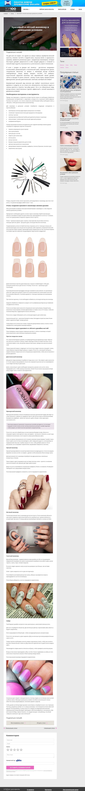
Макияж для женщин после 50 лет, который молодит (69, 119)
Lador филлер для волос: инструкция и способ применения (70, 90)
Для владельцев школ (70, 790)
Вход (80, 9)
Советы (62, 67)
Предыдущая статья (11, 728)
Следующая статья (49, 728)
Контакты (48, 790)
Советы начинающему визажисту (69, 145)
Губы (71, 65)
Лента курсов (62, 9)
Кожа (75, 65)
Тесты (66, 67)
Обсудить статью (41, 723)
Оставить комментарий (20, 768)
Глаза (67, 65)
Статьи (72, 9)
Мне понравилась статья (17, 723)
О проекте (30, 790)
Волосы (62, 65)
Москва (25, 9)
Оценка (8, 746)
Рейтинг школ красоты (47, 9)
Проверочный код (10, 760)
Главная (6, 13)
